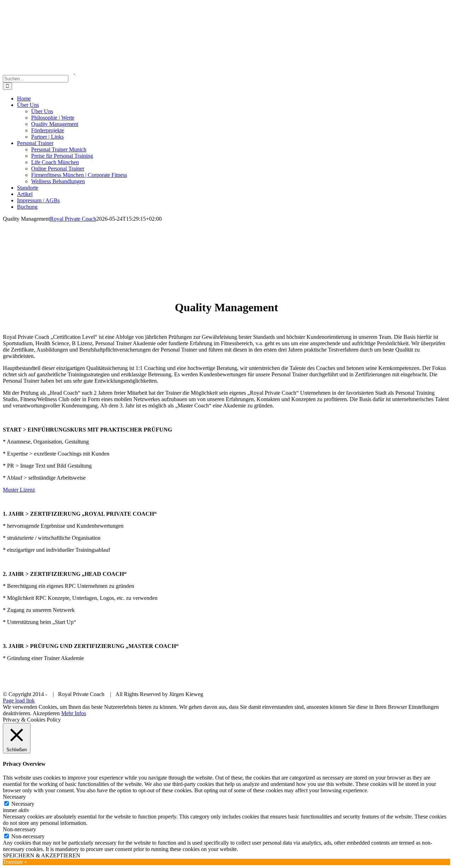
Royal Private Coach (73, 219)
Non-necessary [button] (19, 829)
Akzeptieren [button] (46, 713)
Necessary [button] (14, 797)
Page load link (19, 701)
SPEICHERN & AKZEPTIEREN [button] (41, 855)
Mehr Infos (73, 713)
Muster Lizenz (19, 490)
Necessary (22, 804)
